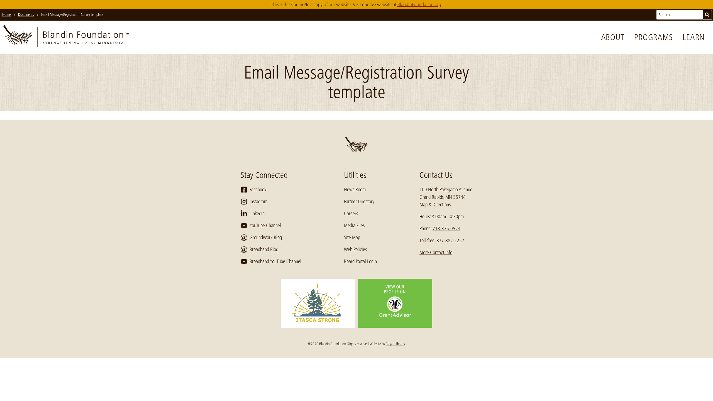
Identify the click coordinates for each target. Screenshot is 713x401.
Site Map (352, 237)
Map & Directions (435, 205)
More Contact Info (435, 253)
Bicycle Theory (395, 343)
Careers (351, 214)
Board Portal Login (360, 261)
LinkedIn (257, 214)
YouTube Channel (265, 225)
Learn (694, 37)
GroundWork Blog (266, 237)
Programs (653, 37)
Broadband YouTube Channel (275, 261)
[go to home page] (66, 37)
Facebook (258, 190)
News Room (355, 190)
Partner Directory (359, 202)
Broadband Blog (264, 249)
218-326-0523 (446, 229)
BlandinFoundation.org (419, 4)
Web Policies (355, 249)
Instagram (258, 202)
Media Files (354, 225)
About (612, 37)
